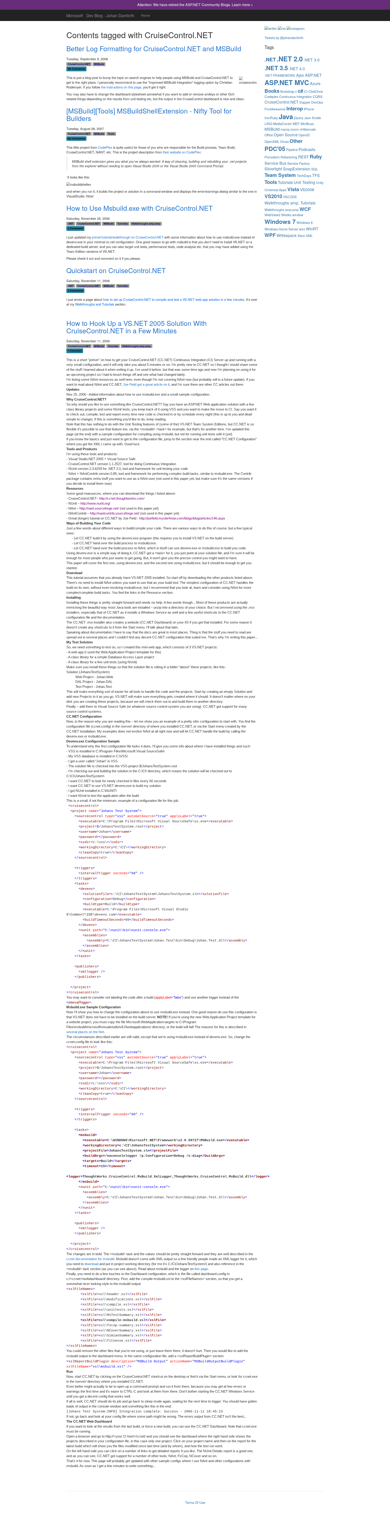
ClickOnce (315, 91)
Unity (319, 182)
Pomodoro (272, 157)
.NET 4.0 (297, 68)
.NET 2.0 (290, 58)
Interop (294, 108)
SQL (314, 169)
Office (269, 135)
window (297, 215)
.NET (71, 223)
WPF (270, 235)
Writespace (286, 235)
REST (303, 157)
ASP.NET (313, 75)
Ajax (300, 75)
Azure (315, 83)
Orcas (284, 141)
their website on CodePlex (182, 152)
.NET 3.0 (312, 60)
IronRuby (271, 118)
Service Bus (275, 163)
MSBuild (99, 64)
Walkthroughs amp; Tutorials (290, 203)
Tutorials (122, 223)
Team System (280, 175)
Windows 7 (280, 221)
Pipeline (292, 149)
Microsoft (74, 14)
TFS (316, 175)
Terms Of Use (195, 1502)
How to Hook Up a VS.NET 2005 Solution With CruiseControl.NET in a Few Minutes (136, 326)
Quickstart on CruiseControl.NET (116, 270)
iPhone (309, 109)
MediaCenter (282, 123)
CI (305, 91)
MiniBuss (307, 123)
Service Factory (298, 163)
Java (286, 116)
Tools (111, 133)
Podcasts (307, 149)
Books (272, 90)
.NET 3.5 (276, 68)
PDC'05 (275, 148)
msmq (285, 129)
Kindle (316, 118)
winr (302, 229)
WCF (305, 209)
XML (309, 235)
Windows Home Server (281, 229)
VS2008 (307, 189)
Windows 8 (305, 222)
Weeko (286, 215)
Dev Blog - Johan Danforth (110, 14)
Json (307, 118)
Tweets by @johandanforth (284, 37)
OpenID (304, 135)
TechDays (304, 175)
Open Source (286, 134)
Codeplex (271, 96)
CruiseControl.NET (79, 64)
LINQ (268, 123)
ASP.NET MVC (287, 82)
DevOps (317, 102)
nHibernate (308, 129)
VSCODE (290, 197)
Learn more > (242, 4)
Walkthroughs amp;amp (146, 223)
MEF (296, 123)
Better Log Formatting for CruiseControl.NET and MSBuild (153, 48)
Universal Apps (275, 190)
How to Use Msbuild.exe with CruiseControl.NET (139, 208)
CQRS (318, 96)
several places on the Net (85, 1032)
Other (296, 140)
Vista (293, 189)
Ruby (316, 156)
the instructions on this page (121, 87)
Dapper (304, 102)
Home (145, 15)
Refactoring (289, 157)
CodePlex (105, 147)
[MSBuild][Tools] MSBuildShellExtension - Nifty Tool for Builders (149, 114)
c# (300, 90)
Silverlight (273, 169)
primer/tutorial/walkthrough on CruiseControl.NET (127, 237)
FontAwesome (275, 109)
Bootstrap (287, 91)
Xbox (301, 235)
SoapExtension (296, 169)
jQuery (298, 118)
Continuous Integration (295, 96)
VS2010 (273, 196)
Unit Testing (304, 182)
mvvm (294, 129)
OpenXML (272, 141)
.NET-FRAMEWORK (280, 75)
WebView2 (272, 215)
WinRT (312, 229)
